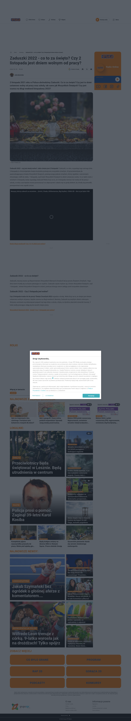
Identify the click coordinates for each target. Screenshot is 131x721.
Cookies (43, 390)
